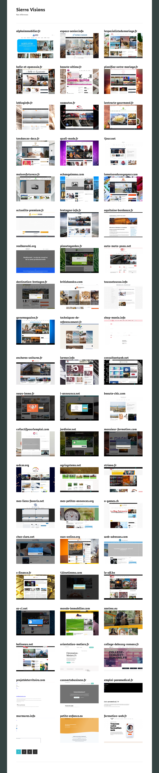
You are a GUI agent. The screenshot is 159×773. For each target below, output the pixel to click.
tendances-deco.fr (27, 138)
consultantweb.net (116, 357)
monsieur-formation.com (120, 429)
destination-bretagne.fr (31, 282)
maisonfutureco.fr (28, 174)
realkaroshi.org (26, 246)
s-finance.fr (23, 572)
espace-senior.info (72, 31)
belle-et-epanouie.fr (29, 67)
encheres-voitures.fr (29, 357)
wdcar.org (22, 465)
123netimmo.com (71, 572)
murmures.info (25, 716)
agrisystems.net (70, 465)
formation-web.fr (115, 716)
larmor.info (67, 357)
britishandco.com (71, 282)
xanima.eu (110, 608)
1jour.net (110, 138)
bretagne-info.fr (70, 210)
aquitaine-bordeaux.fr (118, 210)
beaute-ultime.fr (71, 67)
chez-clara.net (25, 537)
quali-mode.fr (69, 138)
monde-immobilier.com (75, 608)
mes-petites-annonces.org (77, 501)
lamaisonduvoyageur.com (121, 174)
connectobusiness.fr (73, 680)
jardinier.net (68, 429)
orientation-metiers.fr (74, 644)
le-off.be (109, 572)
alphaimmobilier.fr (28, 31)
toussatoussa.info (116, 282)
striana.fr (110, 465)
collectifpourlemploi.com (32, 429)
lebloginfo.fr (24, 103)
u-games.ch (111, 501)
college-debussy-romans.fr (121, 644)
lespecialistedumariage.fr (120, 31)
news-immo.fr (25, 393)
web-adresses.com (116, 537)
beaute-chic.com (114, 393)
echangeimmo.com (72, 174)
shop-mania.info (114, 317)
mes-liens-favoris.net (30, 501)
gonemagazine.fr (27, 317)
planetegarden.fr (71, 246)
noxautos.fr (67, 103)
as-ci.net (21, 608)
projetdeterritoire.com (30, 680)
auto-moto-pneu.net (117, 246)
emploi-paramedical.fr (118, 680)
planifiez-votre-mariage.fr (121, 67)
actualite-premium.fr (30, 210)
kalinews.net (24, 644)
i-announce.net (70, 393)
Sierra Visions (30, 9)
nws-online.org (70, 537)
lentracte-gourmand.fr (118, 103)
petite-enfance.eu (71, 716)
